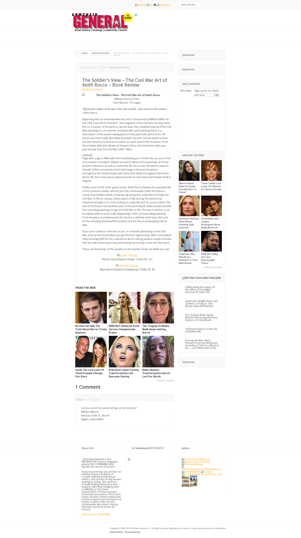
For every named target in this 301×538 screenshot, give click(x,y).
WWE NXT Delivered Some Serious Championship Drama (124, 329)
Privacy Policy (116, 532)
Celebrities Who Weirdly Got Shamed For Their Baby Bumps (188, 258)
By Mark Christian (92, 89)
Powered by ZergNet (165, 381)
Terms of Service (132, 532)
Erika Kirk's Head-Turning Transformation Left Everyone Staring (124, 373)
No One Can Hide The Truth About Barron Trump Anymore (91, 329)
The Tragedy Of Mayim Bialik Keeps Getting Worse (155, 329)
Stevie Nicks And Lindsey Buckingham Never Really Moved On (210, 223)
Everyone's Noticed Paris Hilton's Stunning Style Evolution (189, 223)
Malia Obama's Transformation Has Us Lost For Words (156, 373)
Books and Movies (100, 53)
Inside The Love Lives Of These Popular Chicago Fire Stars (89, 373)
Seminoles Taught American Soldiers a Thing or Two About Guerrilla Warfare (201, 303)
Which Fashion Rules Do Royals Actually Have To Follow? (187, 188)
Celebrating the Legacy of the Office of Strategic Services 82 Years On (200, 289)
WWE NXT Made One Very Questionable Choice (209, 258)
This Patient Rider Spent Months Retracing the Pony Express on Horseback (201, 317)
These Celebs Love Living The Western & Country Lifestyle (211, 186)
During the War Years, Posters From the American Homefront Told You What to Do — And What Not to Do (202, 344)
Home (85, 53)
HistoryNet (215, 277)
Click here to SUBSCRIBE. (96, 514)
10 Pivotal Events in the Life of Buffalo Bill (201, 330)
